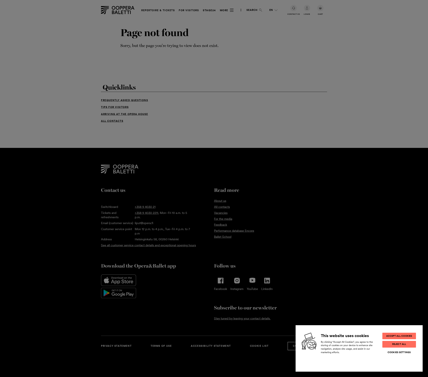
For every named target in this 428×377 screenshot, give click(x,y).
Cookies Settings (399, 352)
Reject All (399, 344)
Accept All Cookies (399, 336)
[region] (359, 348)
